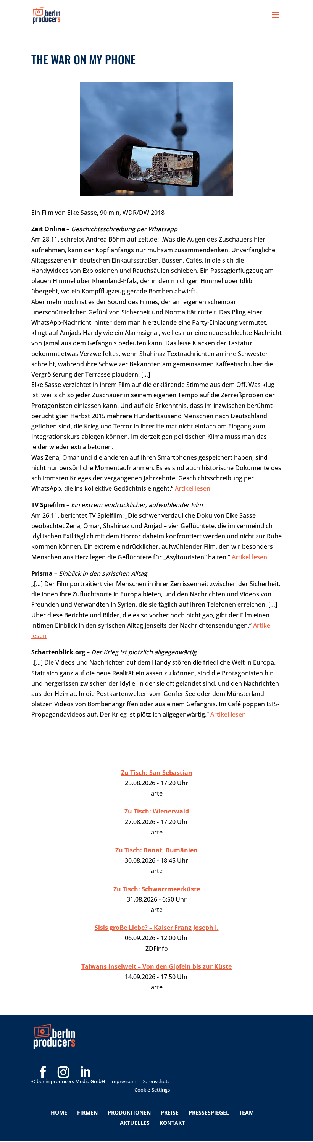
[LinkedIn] (85, 1060)
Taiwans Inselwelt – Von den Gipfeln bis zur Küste (156, 966)
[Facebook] (43, 1060)
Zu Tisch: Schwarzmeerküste (156, 889)
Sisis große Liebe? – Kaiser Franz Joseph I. (157, 927)
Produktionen (129, 1112)
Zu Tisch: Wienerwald (156, 811)
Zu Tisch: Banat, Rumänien (156, 850)
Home (59, 1112)
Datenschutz (155, 1081)
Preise (170, 1112)
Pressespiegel (209, 1112)
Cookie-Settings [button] (152, 1089)
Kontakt (172, 1123)
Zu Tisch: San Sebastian (156, 772)
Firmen (87, 1112)
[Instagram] (63, 1060)
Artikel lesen (193, 488)
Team (246, 1112)
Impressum (123, 1081)
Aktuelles (135, 1123)
